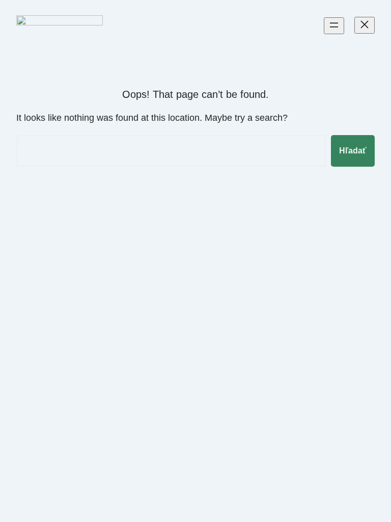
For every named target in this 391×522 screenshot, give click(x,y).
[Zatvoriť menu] (364, 25)
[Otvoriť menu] (334, 25)
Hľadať (353, 150)
